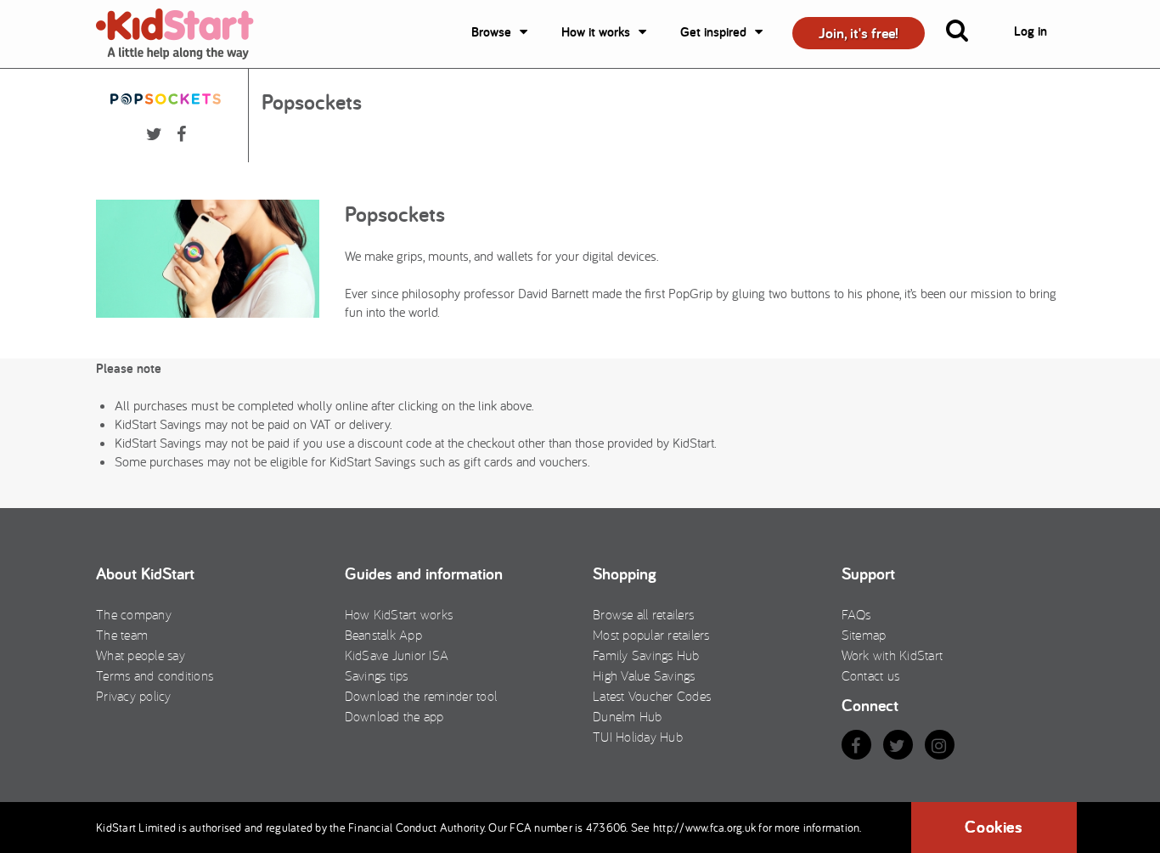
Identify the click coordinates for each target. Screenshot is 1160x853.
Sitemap (864, 634)
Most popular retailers (651, 634)
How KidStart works (399, 614)
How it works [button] (595, 32)
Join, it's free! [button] (858, 32)
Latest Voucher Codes (652, 695)
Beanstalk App (383, 634)
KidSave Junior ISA (397, 655)
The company (134, 614)
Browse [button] (491, 32)
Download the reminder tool (421, 695)
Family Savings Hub (646, 655)
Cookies (993, 827)
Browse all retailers (643, 614)
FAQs (856, 614)
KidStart (185, 33)
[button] (967, 34)
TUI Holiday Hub (638, 736)
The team (122, 634)
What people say (140, 655)
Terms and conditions (154, 675)
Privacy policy (134, 695)
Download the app (394, 716)
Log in (1030, 31)
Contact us (871, 675)
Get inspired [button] (713, 32)
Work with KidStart (892, 655)
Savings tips (376, 675)
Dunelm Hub (627, 716)
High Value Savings (644, 675)
